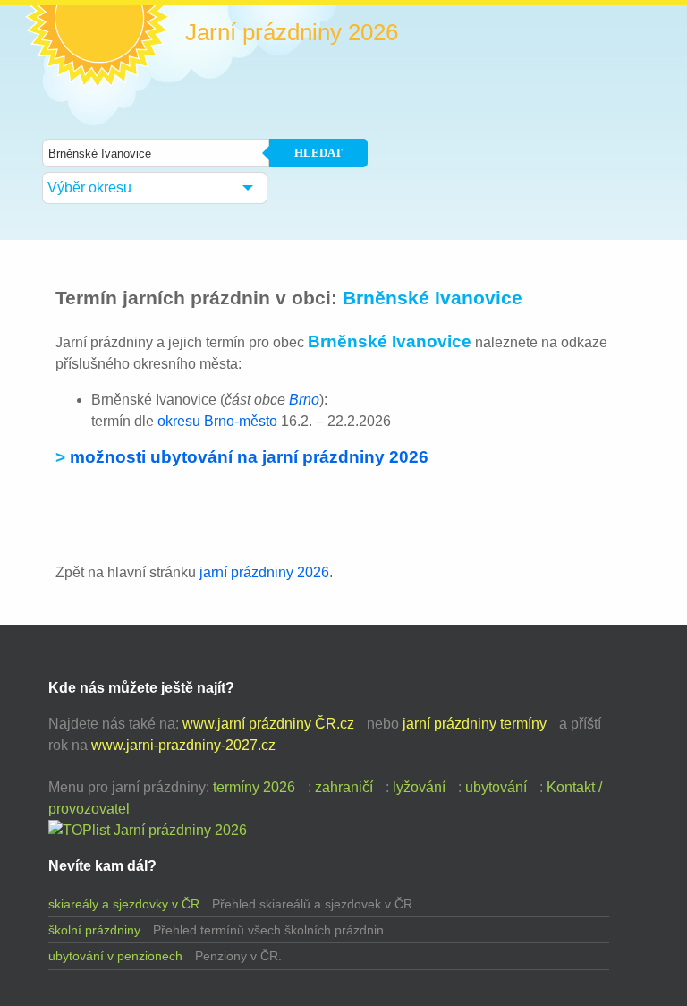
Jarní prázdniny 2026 (291, 32)
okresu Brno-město (217, 421)
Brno (304, 399)
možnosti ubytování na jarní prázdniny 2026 (249, 457)
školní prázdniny (94, 930)
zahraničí (344, 787)
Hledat (318, 152)
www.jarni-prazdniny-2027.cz (183, 745)
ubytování (496, 787)
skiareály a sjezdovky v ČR (123, 904)
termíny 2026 (254, 787)
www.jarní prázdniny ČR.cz (268, 723)
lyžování (419, 787)
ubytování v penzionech (115, 956)
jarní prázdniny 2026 (264, 572)
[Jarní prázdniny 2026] (147, 830)
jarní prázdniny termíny (475, 723)
